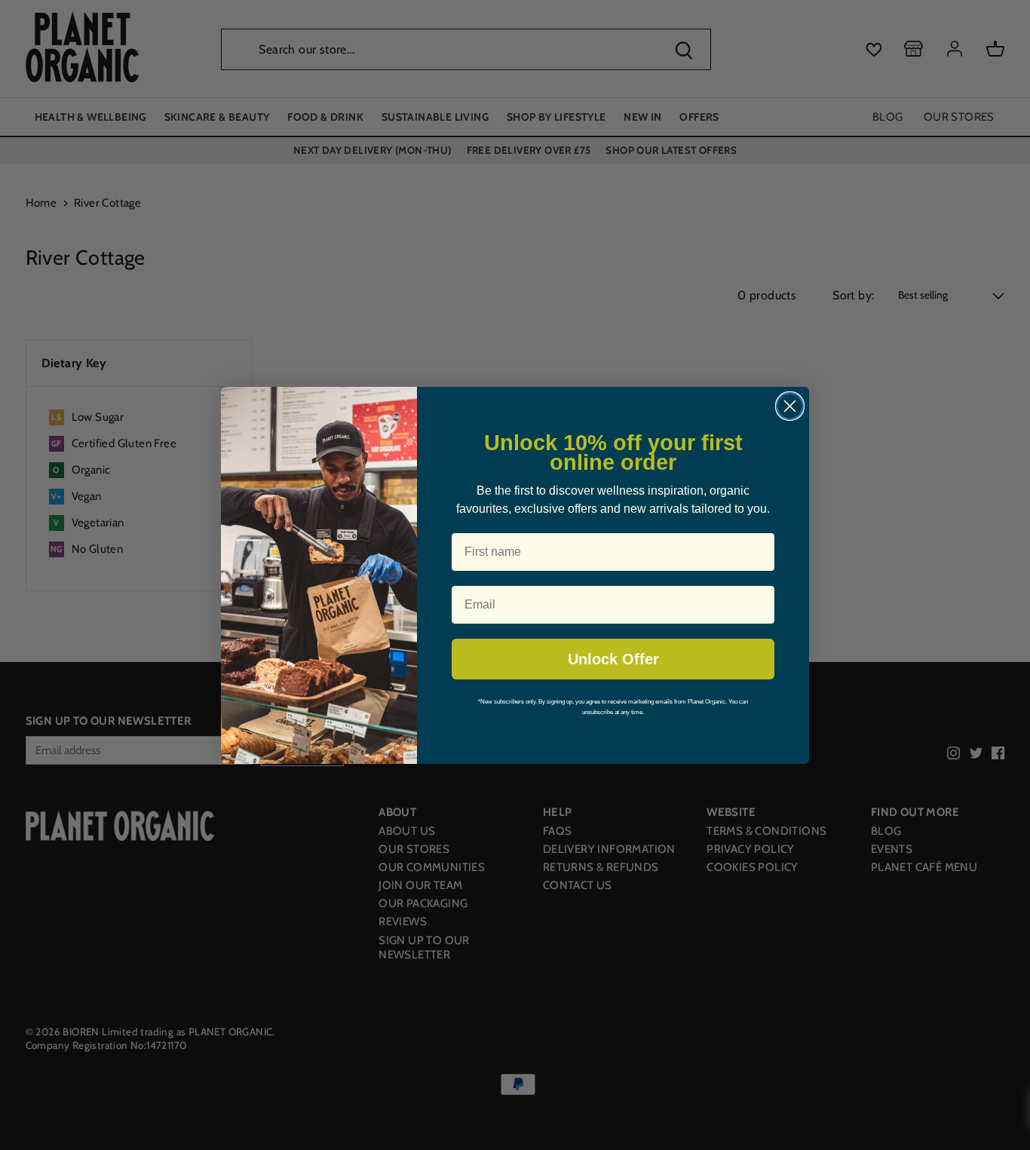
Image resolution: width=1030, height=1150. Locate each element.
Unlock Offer (613, 659)
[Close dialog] (790, 406)
